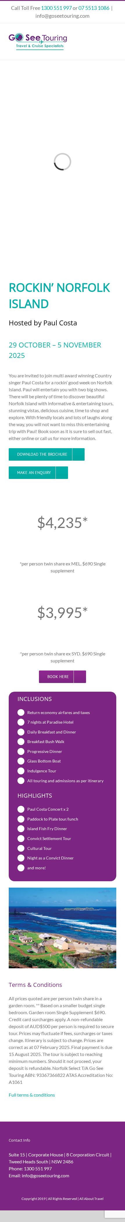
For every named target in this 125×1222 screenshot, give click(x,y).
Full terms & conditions (32, 1094)
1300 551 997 (38, 1168)
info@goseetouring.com (62, 15)
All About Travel (91, 1198)
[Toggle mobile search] (103, 35)
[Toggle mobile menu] (114, 35)
